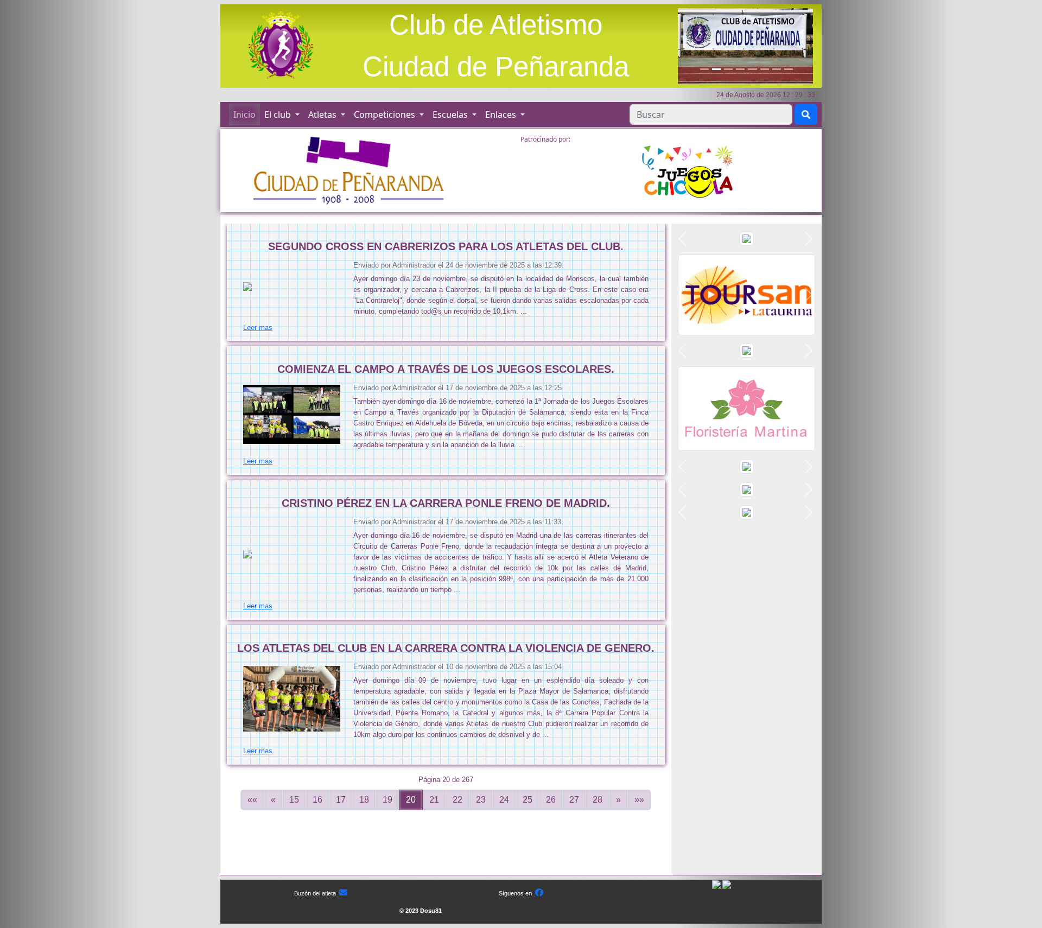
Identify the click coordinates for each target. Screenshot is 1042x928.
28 (597, 799)
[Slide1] (704, 69)
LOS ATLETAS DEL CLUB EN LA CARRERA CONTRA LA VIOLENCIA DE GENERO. (446, 648)
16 (317, 799)
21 (434, 799)
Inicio (244, 114)
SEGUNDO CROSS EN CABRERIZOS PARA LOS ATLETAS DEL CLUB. (446, 246)
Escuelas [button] (451, 114)
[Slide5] (752, 69)
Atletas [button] (323, 114)
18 (364, 799)
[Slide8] (788, 69)
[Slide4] (740, 69)
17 (341, 799)
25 (527, 799)
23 (481, 799)
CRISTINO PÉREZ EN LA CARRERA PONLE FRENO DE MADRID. (446, 503)
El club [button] (278, 114)
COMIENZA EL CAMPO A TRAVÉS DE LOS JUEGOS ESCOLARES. (445, 369)
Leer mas (257, 327)
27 (574, 799)
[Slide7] (776, 69)
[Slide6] (764, 69)
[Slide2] (716, 69)
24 (504, 799)
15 (294, 799)
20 (411, 799)
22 (457, 799)
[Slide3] (728, 69)
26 (551, 799)
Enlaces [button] (501, 114)
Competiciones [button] (385, 114)
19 (387, 799)
